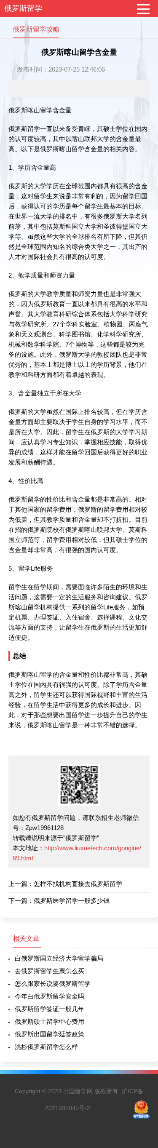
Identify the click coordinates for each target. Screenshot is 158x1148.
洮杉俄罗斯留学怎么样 (46, 1046)
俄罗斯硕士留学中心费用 (49, 1021)
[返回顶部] (141, 1024)
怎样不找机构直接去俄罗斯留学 (78, 883)
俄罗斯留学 (23, 8)
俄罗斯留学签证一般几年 (49, 1008)
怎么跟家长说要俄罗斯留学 (53, 983)
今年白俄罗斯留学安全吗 (49, 996)
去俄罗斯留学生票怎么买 (49, 970)
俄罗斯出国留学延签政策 (49, 1034)
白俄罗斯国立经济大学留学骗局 (59, 958)
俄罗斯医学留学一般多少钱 (72, 900)
